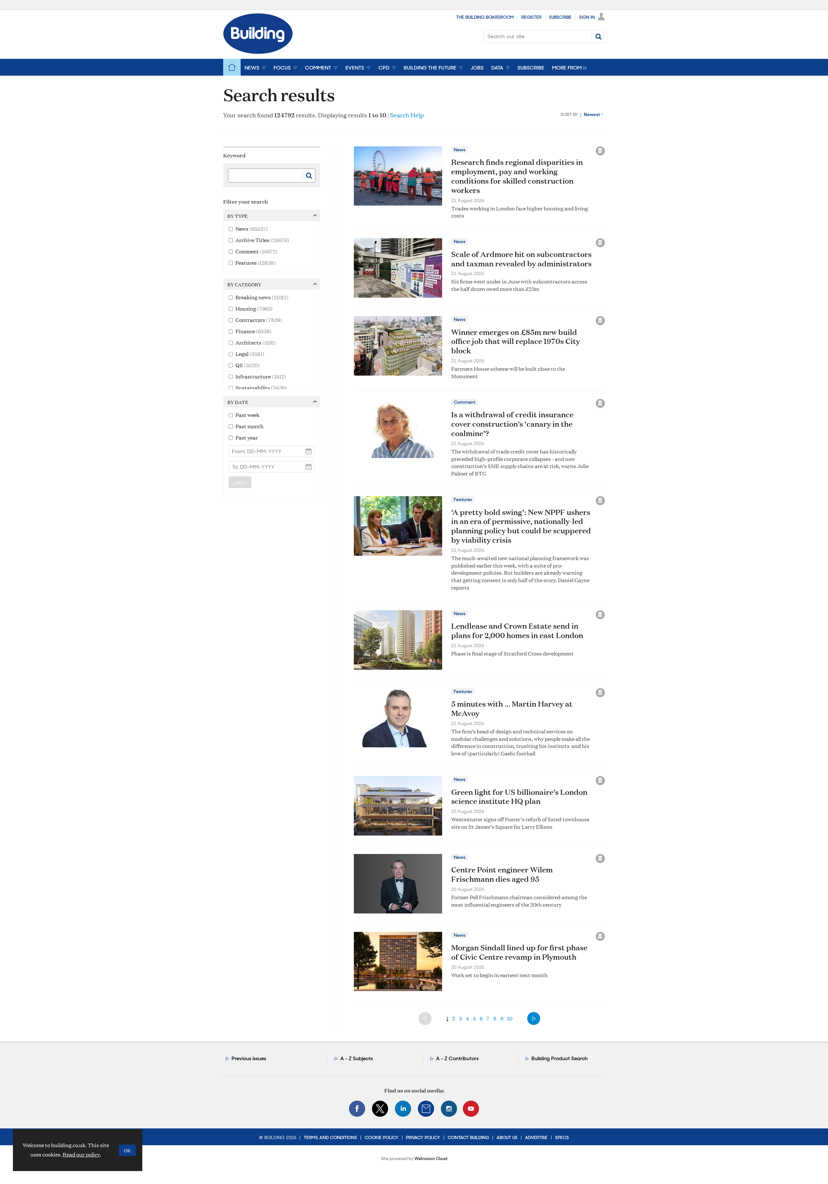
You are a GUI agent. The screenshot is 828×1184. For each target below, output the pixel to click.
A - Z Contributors (457, 1058)
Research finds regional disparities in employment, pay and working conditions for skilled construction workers (517, 176)
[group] (567, 67)
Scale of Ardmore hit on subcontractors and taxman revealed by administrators (521, 259)
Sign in (519, 136)
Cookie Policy (381, 1137)
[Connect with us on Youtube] (471, 1108)
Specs (562, 1137)
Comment (256, 251)
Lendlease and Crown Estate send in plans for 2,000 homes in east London (517, 630)
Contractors (258, 320)
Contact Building (468, 1137)
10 (509, 1018)
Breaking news (262, 297)
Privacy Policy (423, 1137)
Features (255, 262)
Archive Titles (262, 240)
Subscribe (560, 17)
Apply (240, 482)
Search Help (407, 115)
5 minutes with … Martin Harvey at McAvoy (511, 708)
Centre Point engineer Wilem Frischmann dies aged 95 (502, 874)
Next (533, 1018)
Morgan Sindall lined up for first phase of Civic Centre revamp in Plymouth (519, 952)
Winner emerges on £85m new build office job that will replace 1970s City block (515, 341)
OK (127, 1150)
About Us (507, 1137)
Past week (247, 415)
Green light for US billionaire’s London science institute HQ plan (519, 796)
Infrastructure (260, 376)
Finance (253, 331)
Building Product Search (559, 1058)
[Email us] (426, 1108)
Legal (249, 353)
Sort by (569, 114)
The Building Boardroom (485, 17)
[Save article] (600, 150)
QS (247, 365)
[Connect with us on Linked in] (403, 1108)
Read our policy (81, 1154)
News (251, 228)
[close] (605, 136)
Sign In (587, 17)
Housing (254, 308)
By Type (237, 215)
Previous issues (249, 1058)
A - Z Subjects (356, 1058)
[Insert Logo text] (258, 52)
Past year (246, 437)
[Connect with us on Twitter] (380, 1108)
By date (237, 402)
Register (531, 17)
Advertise (536, 1137)
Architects (255, 342)
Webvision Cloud (430, 1158)
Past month (249, 426)
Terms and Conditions (330, 1137)
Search (598, 36)
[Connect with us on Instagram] (449, 1108)
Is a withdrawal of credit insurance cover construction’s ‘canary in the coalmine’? (512, 423)
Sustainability (261, 387)
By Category (244, 284)
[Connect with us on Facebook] (357, 1108)
